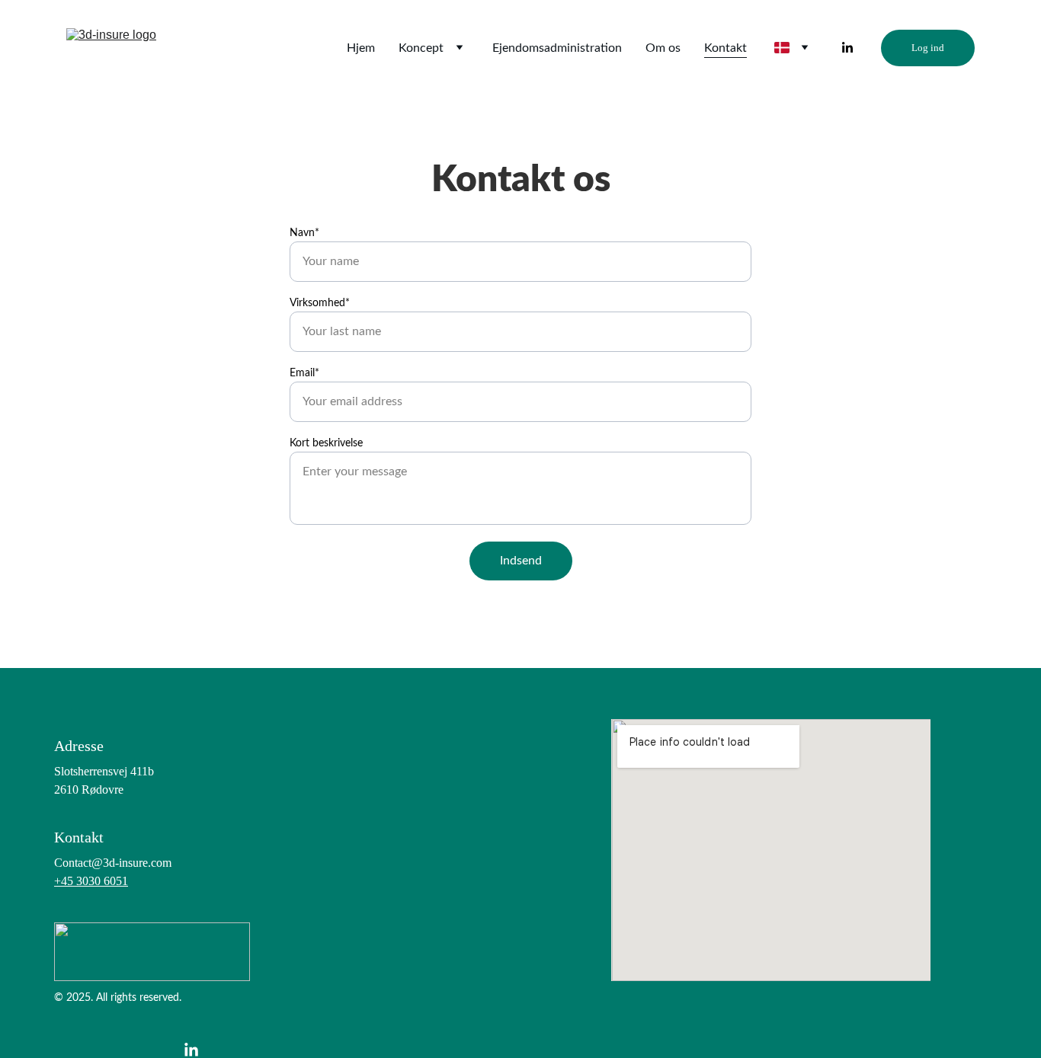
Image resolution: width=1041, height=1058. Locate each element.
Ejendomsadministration (557, 48)
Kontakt (725, 48)
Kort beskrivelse (326, 443)
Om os (663, 48)
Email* (304, 373)
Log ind (927, 47)
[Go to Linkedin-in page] (847, 48)
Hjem (361, 48)
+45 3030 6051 (91, 880)
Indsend (521, 561)
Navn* (304, 233)
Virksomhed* (320, 303)
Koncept (421, 48)
